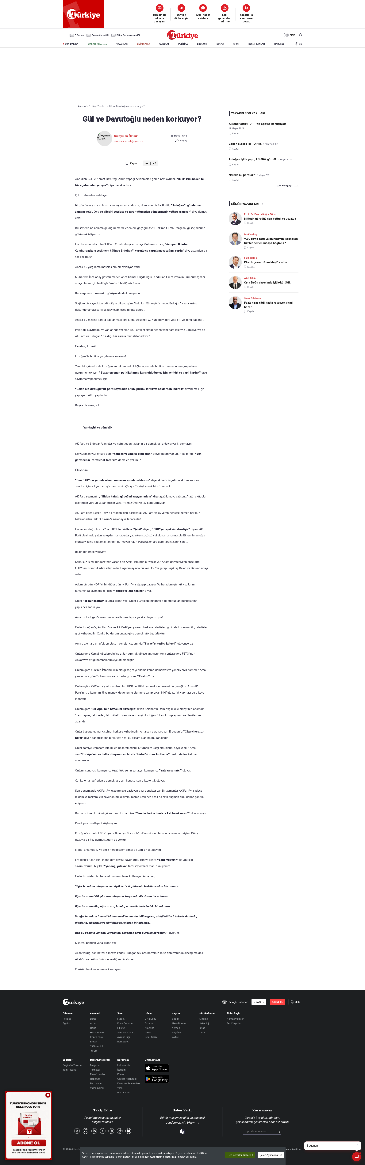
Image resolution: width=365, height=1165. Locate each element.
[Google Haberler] (235, 1002)
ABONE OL (277, 1002)
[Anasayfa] (73, 1002)
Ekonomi (95, 1013)
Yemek (176, 1027)
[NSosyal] (128, 1131)
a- (146, 163)
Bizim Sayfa (233, 1013)
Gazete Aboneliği (100, 35)
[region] (183, 1156)
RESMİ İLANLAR (256, 44)
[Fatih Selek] (236, 262)
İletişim (121, 1069)
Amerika (149, 1027)
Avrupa (149, 1023)
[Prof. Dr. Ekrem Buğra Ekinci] (236, 218)
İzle (300, 44)
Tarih (202, 1032)
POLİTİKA (183, 44)
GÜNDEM (164, 44)
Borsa (93, 1018)
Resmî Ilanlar (97, 1074)
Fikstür (121, 1027)
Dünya (148, 1013)
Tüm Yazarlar (70, 1069)
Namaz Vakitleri (235, 1018)
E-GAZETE (259, 1002)
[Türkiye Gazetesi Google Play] (157, 1079)
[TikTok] (120, 1131)
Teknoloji (95, 1069)
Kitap (202, 1027)
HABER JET (280, 44)
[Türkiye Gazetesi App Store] (157, 1068)
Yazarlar (67, 1059)
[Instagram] (111, 1131)
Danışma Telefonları (128, 1083)
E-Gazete (79, 35)
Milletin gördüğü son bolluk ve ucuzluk (270, 218)
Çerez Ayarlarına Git (270, 1155)
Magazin (95, 1065)
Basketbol (123, 1041)
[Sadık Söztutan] (236, 302)
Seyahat (176, 1032)
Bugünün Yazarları (73, 1065)
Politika (67, 1018)
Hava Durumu (179, 1023)
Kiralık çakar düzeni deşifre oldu (265, 262)
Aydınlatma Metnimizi (163, 1156)
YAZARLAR (122, 44)
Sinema (203, 1018)
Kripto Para (96, 1036)
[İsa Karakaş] (236, 238)
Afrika (148, 1032)
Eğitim (66, 1023)
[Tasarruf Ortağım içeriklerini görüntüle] (97, 44)
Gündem (68, 1013)
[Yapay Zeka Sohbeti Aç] (356, 1156)
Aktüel (175, 1036)
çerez (145, 1153)
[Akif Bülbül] (236, 282)
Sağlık (175, 1018)
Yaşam (176, 1013)
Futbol (121, 1018)
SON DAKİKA (71, 44)
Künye (120, 1074)
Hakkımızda (123, 1065)
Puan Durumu (125, 1023)
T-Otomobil (96, 1046)
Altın (93, 1023)
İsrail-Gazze (151, 1036)
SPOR (236, 44)
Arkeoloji (204, 1023)
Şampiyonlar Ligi (126, 1032)
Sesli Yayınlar (234, 1023)
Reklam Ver (123, 1092)
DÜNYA (220, 44)
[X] (77, 1131)
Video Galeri (97, 1087)
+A (154, 163)
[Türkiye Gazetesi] (182, 38)
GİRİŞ (292, 35)
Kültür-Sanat (207, 1013)
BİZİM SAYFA (143, 44)
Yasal (120, 1087)
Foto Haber (96, 1083)
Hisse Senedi (97, 1032)
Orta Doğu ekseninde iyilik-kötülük (267, 282)
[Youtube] (103, 1131)
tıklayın (191, 1122)
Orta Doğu (150, 1018)
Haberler (95, 1078)
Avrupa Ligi (123, 1036)
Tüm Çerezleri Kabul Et (240, 1155)
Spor (120, 1013)
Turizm (94, 1050)
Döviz (93, 1027)
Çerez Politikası (293, 1149)
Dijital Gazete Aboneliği (128, 35)
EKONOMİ (202, 44)
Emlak (93, 1041)
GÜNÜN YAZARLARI (245, 204)
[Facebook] (85, 1131)
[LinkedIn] (94, 1131)
